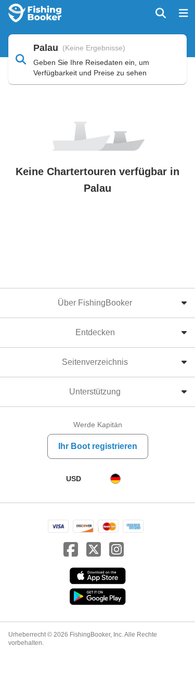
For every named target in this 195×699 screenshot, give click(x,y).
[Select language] (115, 478)
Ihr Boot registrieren (97, 446)
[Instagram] (116, 549)
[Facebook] (70, 549)
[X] (93, 549)
